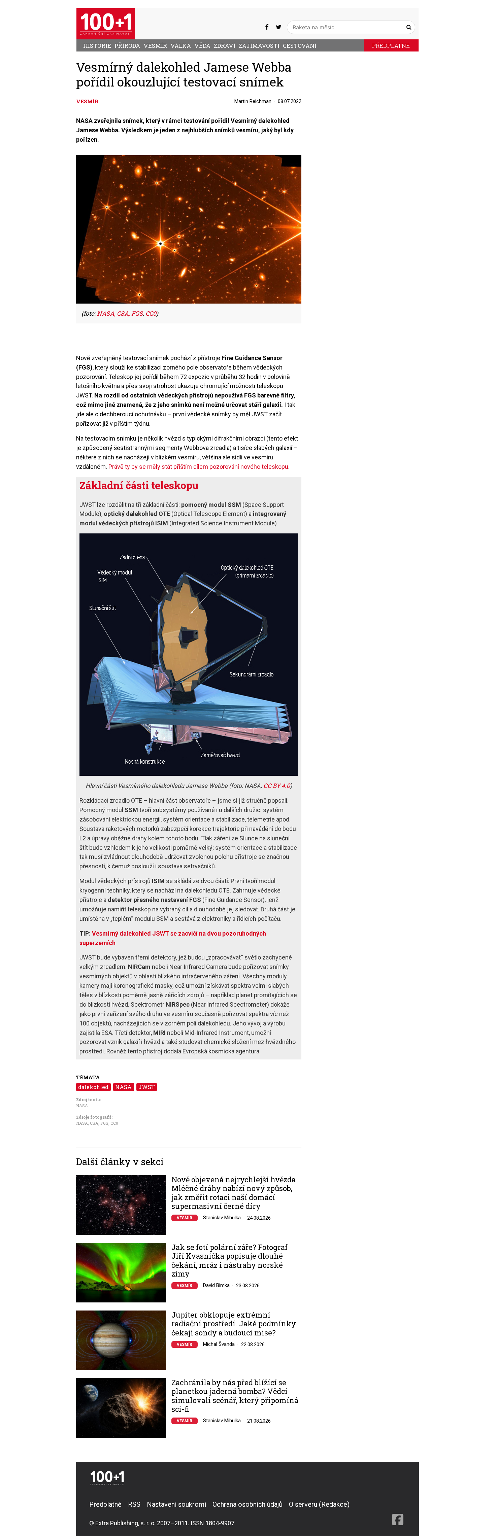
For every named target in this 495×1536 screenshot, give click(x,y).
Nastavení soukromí (176, 1504)
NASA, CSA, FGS (120, 313)
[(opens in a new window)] (267, 27)
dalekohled (93, 1086)
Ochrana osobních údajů (247, 1504)
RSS (134, 1504)
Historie (97, 45)
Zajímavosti (259, 45)
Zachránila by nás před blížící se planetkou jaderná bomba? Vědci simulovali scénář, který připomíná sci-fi (234, 1396)
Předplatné (391, 45)
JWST (146, 1086)
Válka (180, 45)
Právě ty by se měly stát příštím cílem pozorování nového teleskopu (198, 466)
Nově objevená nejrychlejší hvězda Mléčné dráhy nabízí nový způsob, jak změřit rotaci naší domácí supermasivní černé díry (233, 1193)
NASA (123, 1086)
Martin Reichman (252, 101)
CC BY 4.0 (276, 785)
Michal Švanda (219, 1344)
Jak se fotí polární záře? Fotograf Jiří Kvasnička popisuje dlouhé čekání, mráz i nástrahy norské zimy (229, 1261)
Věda (202, 45)
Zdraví (224, 45)
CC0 (150, 313)
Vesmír (155, 45)
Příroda (127, 45)
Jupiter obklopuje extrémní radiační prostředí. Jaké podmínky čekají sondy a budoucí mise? (233, 1324)
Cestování (300, 45)
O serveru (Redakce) (319, 1504)
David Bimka (216, 1285)
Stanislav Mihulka (222, 1218)
